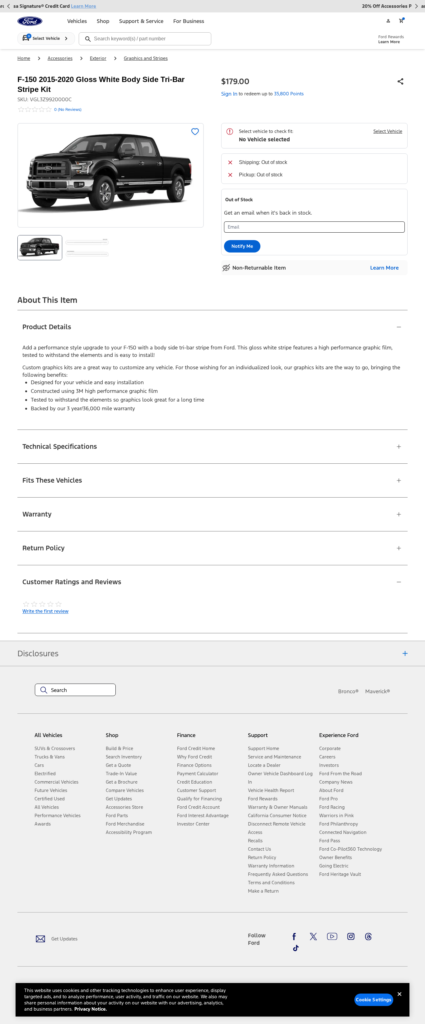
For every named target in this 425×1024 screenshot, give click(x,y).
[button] (139, 737)
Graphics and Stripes (146, 58)
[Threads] (368, 936)
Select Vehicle (387, 131)
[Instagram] (351, 936)
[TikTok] (296, 948)
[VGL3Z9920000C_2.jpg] (87, 247)
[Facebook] (296, 936)
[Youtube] (332, 936)
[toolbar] (212, 6)
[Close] (399, 999)
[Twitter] (313, 936)
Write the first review (45, 611)
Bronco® (348, 691)
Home (23, 58)
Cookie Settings (373, 1000)
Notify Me (242, 246)
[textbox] (75, 690)
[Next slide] (416, 6)
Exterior (98, 58)
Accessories (60, 58)
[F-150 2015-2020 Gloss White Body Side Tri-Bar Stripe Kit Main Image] (39, 247)
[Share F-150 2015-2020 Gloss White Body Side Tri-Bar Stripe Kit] (401, 81)
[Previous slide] (9, 6)
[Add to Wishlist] (195, 131)
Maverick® (377, 691)
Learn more (384, 267)
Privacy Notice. (90, 1009)
